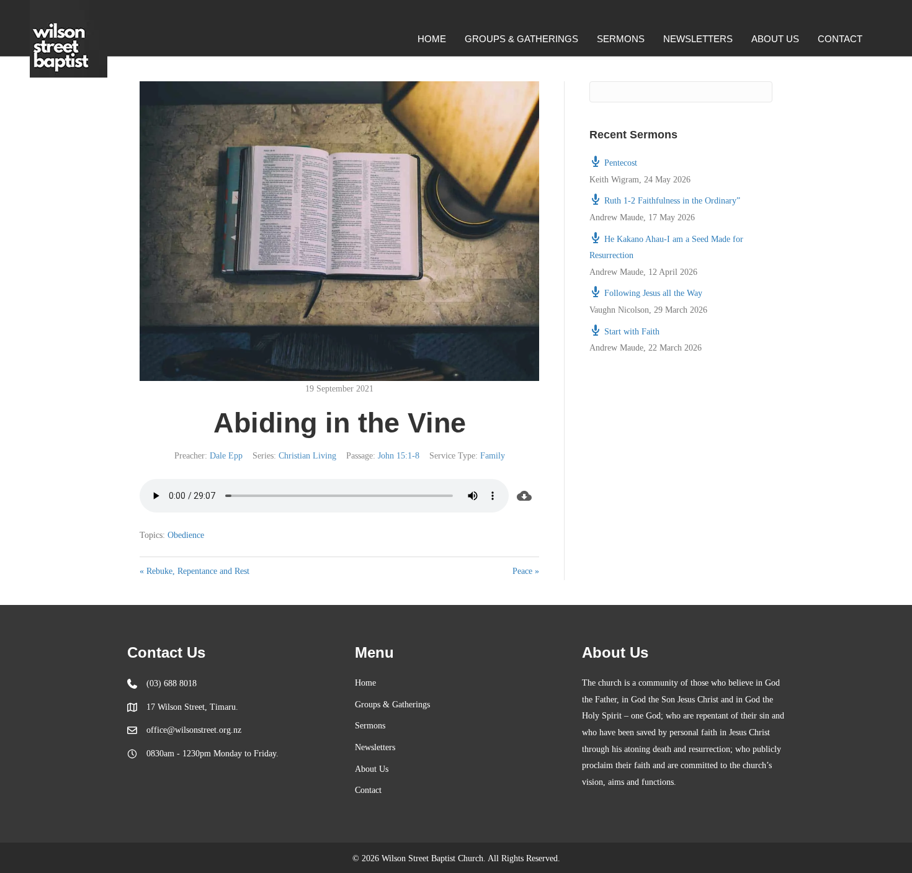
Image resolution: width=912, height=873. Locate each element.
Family (492, 455)
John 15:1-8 (398, 455)
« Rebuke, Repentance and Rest (194, 571)
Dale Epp (226, 455)
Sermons (621, 39)
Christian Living (307, 455)
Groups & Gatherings (521, 39)
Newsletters (698, 39)
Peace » (525, 571)
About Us (775, 39)
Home (432, 39)
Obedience (186, 535)
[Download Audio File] (524, 496)
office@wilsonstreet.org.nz (193, 730)
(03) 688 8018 (171, 683)
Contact (840, 39)
